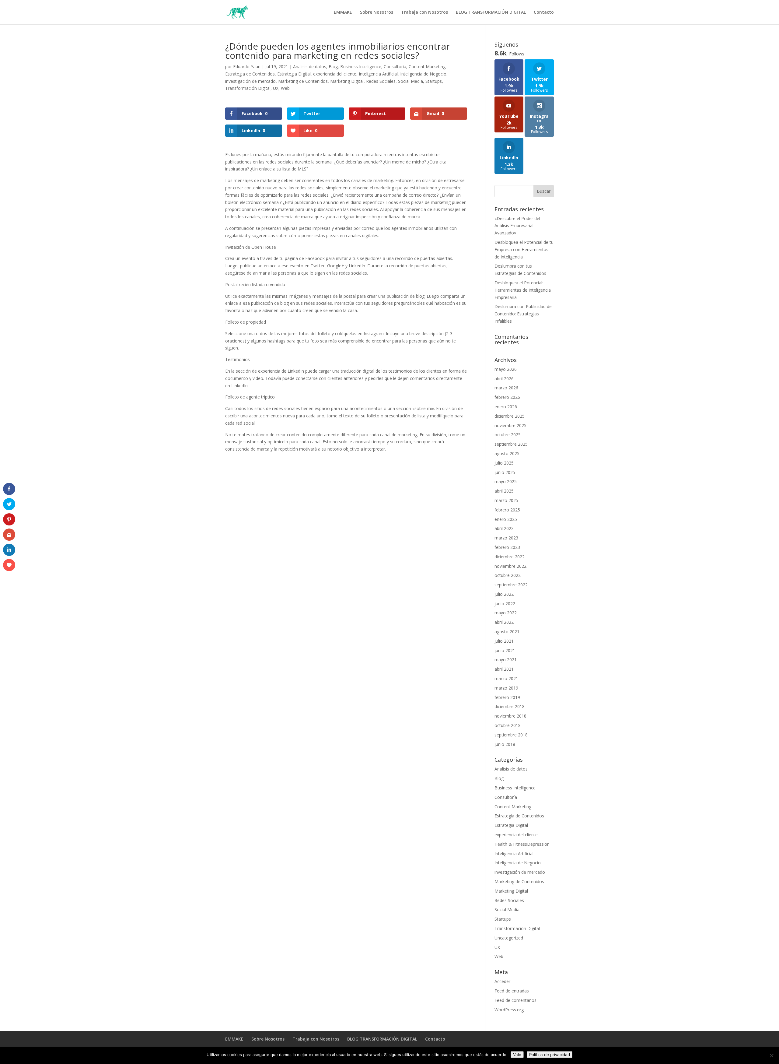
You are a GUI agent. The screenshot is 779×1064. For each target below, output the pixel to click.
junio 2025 (504, 472)
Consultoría (395, 66)
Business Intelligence (360, 66)
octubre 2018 (507, 725)
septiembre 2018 (511, 735)
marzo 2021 (506, 678)
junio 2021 (504, 650)
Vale (517, 1054)
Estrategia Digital (294, 74)
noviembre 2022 (510, 566)
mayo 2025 (505, 481)
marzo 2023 (506, 538)
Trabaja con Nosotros (424, 12)
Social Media (410, 81)
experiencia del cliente (334, 74)
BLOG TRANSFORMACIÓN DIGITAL (491, 12)
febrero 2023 (507, 547)
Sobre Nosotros (376, 12)
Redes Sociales (381, 81)
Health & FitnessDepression (522, 844)
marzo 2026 (506, 388)
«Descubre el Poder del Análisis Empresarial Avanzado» (517, 226)
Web (285, 88)
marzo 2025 (506, 500)
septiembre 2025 (511, 444)
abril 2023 (504, 528)
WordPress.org (509, 1010)
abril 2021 (504, 669)
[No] (771, 1055)
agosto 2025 (506, 453)
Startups (433, 81)
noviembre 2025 (510, 425)
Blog (333, 66)
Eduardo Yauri (246, 66)
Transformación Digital (248, 88)
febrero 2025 (507, 510)
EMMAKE (343, 12)
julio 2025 (504, 463)
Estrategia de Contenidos (250, 74)
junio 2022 (504, 603)
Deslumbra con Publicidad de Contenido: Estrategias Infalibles (523, 314)
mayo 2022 (505, 613)
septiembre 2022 (511, 585)
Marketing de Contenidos (303, 81)
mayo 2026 (505, 369)
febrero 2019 (507, 697)
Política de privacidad (549, 1054)
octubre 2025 (507, 434)
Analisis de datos (309, 66)
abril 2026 (504, 378)
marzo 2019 (506, 688)
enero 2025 (505, 519)
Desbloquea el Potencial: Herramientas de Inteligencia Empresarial (522, 290)
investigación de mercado (250, 81)
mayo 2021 (505, 659)
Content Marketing (427, 66)
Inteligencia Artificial (378, 74)
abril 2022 (504, 622)
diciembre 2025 (509, 416)
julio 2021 (504, 641)
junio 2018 (504, 744)
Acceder (502, 981)
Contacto (544, 12)
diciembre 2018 (509, 706)
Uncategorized (508, 938)
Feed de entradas (511, 991)
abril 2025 (504, 491)
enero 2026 (505, 406)
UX (275, 88)
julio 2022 (504, 594)
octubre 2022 (507, 575)
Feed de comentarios (515, 1000)
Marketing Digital (347, 81)
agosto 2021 (506, 631)
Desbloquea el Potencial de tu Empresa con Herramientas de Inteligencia (524, 249)
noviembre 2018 (510, 716)
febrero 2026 (507, 397)
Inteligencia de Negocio (423, 74)
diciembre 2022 (509, 557)
